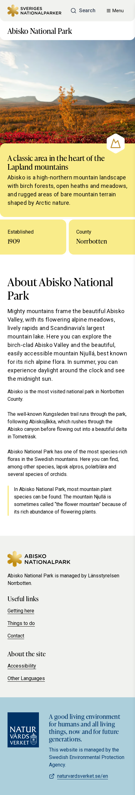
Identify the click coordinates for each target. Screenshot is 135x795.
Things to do (21, 623)
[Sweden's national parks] (34, 10)
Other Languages (26, 678)
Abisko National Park (40, 30)
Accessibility (22, 666)
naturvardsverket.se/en (82, 776)
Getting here (21, 611)
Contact (16, 636)
